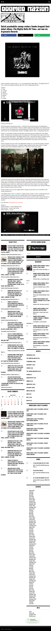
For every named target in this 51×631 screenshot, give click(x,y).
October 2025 (32, 506)
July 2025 (31, 510)
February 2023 (32, 554)
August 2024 (32, 527)
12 (8, 401)
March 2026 (31, 498)
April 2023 (31, 551)
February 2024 (32, 536)
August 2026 (31, 490)
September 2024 (32, 525)
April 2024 (31, 533)
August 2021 (31, 582)
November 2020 (32, 596)
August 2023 (31, 545)
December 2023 (32, 539)
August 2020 (32, 600)
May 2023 (31, 550)
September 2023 (32, 544)
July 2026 (31, 492)
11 (4, 401)
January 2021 (32, 593)
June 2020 (31, 603)
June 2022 (31, 567)
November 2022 (32, 559)
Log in (30, 611)
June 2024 (31, 530)
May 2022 (31, 568)
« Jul (2, 409)
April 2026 (31, 496)
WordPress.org (32, 616)
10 (1, 401)
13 (11, 401)
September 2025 (32, 507)
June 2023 (31, 548)
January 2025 (32, 519)
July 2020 (31, 602)
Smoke (20, 83)
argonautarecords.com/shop (16, 202)
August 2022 (31, 564)
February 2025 (32, 518)
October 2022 (32, 561)
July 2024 (31, 529)
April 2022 (31, 570)
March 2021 (31, 590)
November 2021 (32, 577)
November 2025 (32, 504)
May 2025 (31, 513)
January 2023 (32, 556)
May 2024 (31, 532)
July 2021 (31, 584)
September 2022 (32, 562)
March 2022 (31, 571)
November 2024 (32, 522)
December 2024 (32, 521)
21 (14, 403)
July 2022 (31, 565)
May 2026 (31, 495)
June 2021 (31, 585)
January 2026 (32, 501)
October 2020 (32, 597)
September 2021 (32, 581)
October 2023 (32, 542)
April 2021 (31, 588)
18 (4, 403)
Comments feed (32, 614)
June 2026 (31, 493)
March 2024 (31, 535)
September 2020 (32, 599)
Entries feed (31, 613)
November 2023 (32, 541)
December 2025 (32, 503)
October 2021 (32, 579)
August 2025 (31, 509)
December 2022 (32, 558)
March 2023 (31, 553)
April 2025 (31, 515)
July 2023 (31, 547)
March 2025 (31, 516)
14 (14, 401)
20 (11, 403)
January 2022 (32, 574)
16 (21, 401)
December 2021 (32, 576)
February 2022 (32, 573)
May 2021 (31, 587)
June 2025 (31, 512)
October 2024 (32, 524)
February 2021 (32, 591)
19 (8, 403)
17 (1, 403)
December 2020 (32, 594)
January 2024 (32, 538)
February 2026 (32, 499)
